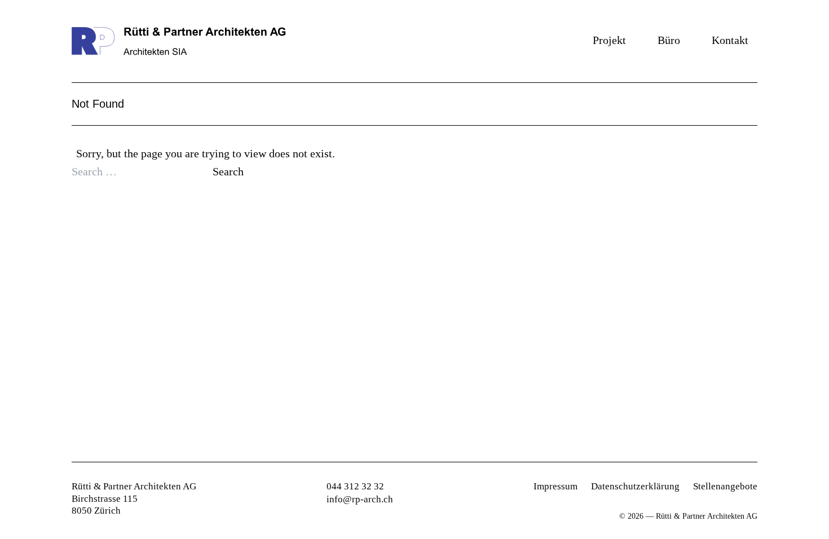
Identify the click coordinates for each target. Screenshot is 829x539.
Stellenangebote (725, 486)
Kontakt (730, 40)
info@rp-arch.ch (360, 499)
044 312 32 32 (355, 486)
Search (228, 171)
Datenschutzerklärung (635, 486)
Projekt (609, 40)
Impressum (555, 486)
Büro (669, 40)
